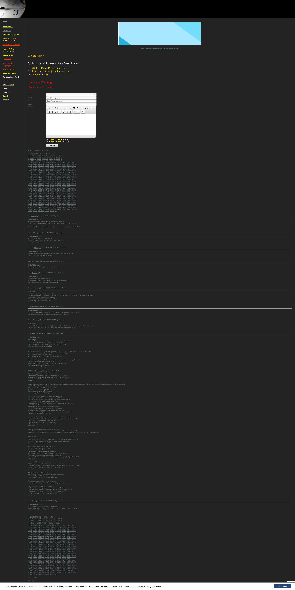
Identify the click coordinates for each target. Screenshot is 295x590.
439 (75, 190)
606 (43, 205)
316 (68, 179)
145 (41, 166)
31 (47, 155)
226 (43, 173)
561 (31, 202)
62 (32, 159)
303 (36, 179)
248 (48, 174)
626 (43, 207)
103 (36, 162)
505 (41, 197)
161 (31, 167)
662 (34, 211)
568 (48, 202)
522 (34, 199)
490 (53, 195)
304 (39, 179)
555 (65, 200)
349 (51, 183)
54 (52, 157)
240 (29, 174)
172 (58, 167)
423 (36, 190)
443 (36, 192)
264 (39, 176)
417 (70, 188)
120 (29, 164)
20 (28, 155)
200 (29, 171)
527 (46, 199)
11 (40, 154)
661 (31, 211)
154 (63, 166)
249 (51, 174)
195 (65, 169)
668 (48, 211)
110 (53, 162)
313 (60, 179)
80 (28, 160)
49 (44, 157)
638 (72, 207)
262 (34, 176)
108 (48, 162)
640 (29, 209)
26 (39, 155)
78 (59, 159)
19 (54, 154)
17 (51, 154)
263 (36, 176)
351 (56, 183)
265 (41, 176)
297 (70, 178)
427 (46, 190)
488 (48, 195)
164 (39, 167)
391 (56, 186)
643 (36, 209)
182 (34, 169)
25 (37, 155)
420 (29, 190)
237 (70, 173)
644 (39, 209)
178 (72, 167)
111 (56, 162)
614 (63, 205)
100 (29, 162)
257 (70, 174)
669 (51, 211)
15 (47, 154)
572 (58, 202)
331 (56, 181)
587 (46, 204)
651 (56, 209)
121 (31, 164)
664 (39, 211)
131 (56, 164)
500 (29, 197)
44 (35, 157)
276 (68, 176)
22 (32, 155)
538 (72, 199)
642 (34, 209)
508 (48, 197)
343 (36, 183)
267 (46, 176)
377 (70, 185)
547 (46, 200)
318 (72, 179)
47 (40, 157)
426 (43, 190)
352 (58, 183)
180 (29, 169)
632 (58, 207)
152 (58, 166)
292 (58, 178)
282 (34, 178)
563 (36, 202)
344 (39, 183)
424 (39, 190)
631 (56, 207)
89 (44, 160)
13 (44, 154)
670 (53, 211)
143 (36, 166)
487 (46, 195)
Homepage (34, 216)
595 (65, 204)
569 (51, 202)
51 (47, 157)
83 (33, 160)
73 (51, 159)
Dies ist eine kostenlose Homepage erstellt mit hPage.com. (159, 48)
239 (75, 173)
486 (43, 195)
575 (65, 202)
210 (53, 171)
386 (43, 186)
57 (58, 157)
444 (39, 192)
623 (36, 207)
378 (72, 185)
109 (51, 162)
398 (72, 186)
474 (63, 193)
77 (58, 159)
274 (63, 176)
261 (31, 176)
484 (39, 195)
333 (60, 181)
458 (72, 192)
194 (63, 169)
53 (51, 157)
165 (41, 167)
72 (49, 159)
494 (63, 195)
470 (53, 193)
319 (75, 179)
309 (51, 179)
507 (46, 197)
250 (53, 174)
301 (31, 179)
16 (49, 154)
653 (60, 209)
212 (58, 171)
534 (63, 199)
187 (46, 169)
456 (68, 192)
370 (53, 185)
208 (48, 171)
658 (72, 209)
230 (53, 173)
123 (36, 164)
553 (60, 200)
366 (43, 185)
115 (65, 162)
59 (61, 157)
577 (70, 202)
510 (53, 197)
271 (56, 176)
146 (43, 166)
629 (51, 207)
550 (53, 200)
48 (42, 157)
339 (75, 181)
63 (33, 159)
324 (39, 181)
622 (34, 207)
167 (46, 167)
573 (60, 202)
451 (56, 192)
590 (53, 204)
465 (41, 193)
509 (51, 197)
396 (68, 186)
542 (34, 200)
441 (31, 192)
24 (35, 155)
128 (48, 164)
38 (59, 155)
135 (65, 164)
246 (43, 174)
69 (44, 159)
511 (56, 197)
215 (65, 171)
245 (41, 174)
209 (51, 171)
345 (41, 183)
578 (72, 202)
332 (58, 181)
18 (53, 154)
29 (44, 155)
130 (53, 164)
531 (56, 199)
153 (60, 166)
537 (70, 199)
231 (56, 173)
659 (75, 209)
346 (43, 183)
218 (72, 171)
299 (75, 178)
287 (46, 178)
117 (70, 162)
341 (31, 183)
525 (41, 199)
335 (65, 181)
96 (56, 160)
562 (34, 202)
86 (39, 160)
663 (36, 211)
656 (68, 209)
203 (36, 171)
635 (65, 207)
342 (34, 183)
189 (51, 169)
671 (56, 211)
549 (51, 200)
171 (56, 167)
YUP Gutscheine (32, 577)
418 (72, 188)
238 (72, 173)
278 (72, 176)
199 (75, 169)
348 (48, 183)
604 (39, 205)
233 (60, 173)
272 (58, 176)
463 (36, 193)
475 (65, 193)
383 (36, 186)
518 (72, 197)
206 (43, 171)
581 (31, 204)
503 (36, 197)
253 (60, 174)
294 (63, 178)
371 (56, 185)
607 (46, 205)
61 (30, 159)
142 (34, 166)
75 (54, 159)
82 (32, 160)
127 (46, 164)
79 (61, 159)
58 (59, 157)
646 (43, 209)
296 (68, 178)
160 (29, 167)
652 (58, 209)
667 (46, 211)
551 (56, 200)
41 (30, 157)
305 (41, 179)
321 (31, 181)
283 (36, 178)
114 (63, 162)
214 (63, 171)
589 (51, 204)
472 (58, 193)
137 (70, 164)
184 (39, 169)
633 (60, 207)
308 (48, 179)
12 (42, 154)
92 (49, 160)
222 (34, 173)
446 (43, 192)
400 (29, 188)
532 (58, 199)
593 (60, 204)
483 (36, 195)
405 (41, 188)
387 (46, 186)
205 (41, 171)
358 (72, 183)
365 (41, 185)
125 (41, 164)
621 (31, 207)
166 (43, 167)
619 (75, 205)
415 (65, 188)
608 (48, 205)
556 (68, 200)
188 (48, 169)
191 (56, 169)
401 (31, 188)
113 (60, 162)
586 (43, 204)
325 (41, 181)
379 (75, 185)
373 (60, 185)
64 (35, 159)
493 (60, 195)
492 (58, 195)
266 (43, 176)
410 (53, 188)
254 (63, 174)
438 (72, 190)
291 (56, 178)
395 (65, 186)
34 (52, 155)
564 (39, 202)
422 (34, 190)
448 (48, 192)
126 (43, 164)
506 (43, 197)
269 (51, 176)
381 (31, 186)
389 (51, 186)
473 (60, 193)
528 (48, 199)
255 (65, 174)
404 (39, 188)
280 (29, 178)
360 (29, 185)
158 (72, 166)
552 (58, 200)
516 (68, 197)
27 (40, 155)
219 (75, 171)
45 (37, 157)
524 (39, 199)
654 (63, 209)
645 (41, 209)
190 (53, 169)
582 (34, 204)
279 (75, 176)
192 (58, 169)
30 (46, 155)
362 (34, 185)
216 (68, 171)
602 (34, 205)
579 (75, 202)
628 (48, 207)
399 (75, 186)
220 (29, 173)
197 (70, 169)
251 (56, 174)
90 (46, 160)
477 (70, 193)
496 (68, 195)
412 (58, 188)
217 (70, 171)
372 (58, 185)
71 (47, 159)
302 (34, 179)
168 (48, 167)
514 (63, 197)
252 (58, 174)
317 (70, 179)
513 (60, 197)
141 (31, 166)
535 (65, 199)
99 (61, 160)
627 (46, 207)
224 (39, 173)
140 (29, 166)
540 (29, 200)
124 (39, 164)
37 (58, 155)
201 (31, 171)
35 (54, 155)
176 (68, 167)
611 (56, 205)
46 (39, 157)
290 (53, 178)
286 (43, 178)
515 (65, 197)
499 (75, 195)
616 (68, 205)
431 (56, 190)
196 (68, 169)
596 (68, 204)
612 (58, 205)
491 (56, 195)
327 (46, 181)
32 (49, 155)
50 (46, 157)
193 (60, 169)
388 (48, 186)
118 (72, 162)
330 (53, 181)
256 (68, 174)
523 (36, 199)
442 (34, 192)
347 (46, 183)
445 (41, 192)
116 (68, 162)
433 (60, 190)
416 (68, 188)
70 (46, 159)
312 (58, 179)
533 (60, 199)
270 (53, 176)
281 (31, 178)
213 (60, 171)
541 (31, 200)
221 (31, 173)
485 (41, 195)
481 (31, 195)
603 (36, 205)
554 (63, 200)
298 (72, 178)
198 (72, 169)
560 (29, 202)
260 (29, 176)
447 (46, 192)
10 (39, 154)
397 (70, 186)
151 (56, 166)
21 (30, 155)
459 (75, 192)
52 (49, 157)
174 (63, 167)
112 (58, 162)
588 (48, 204)
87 (40, 160)
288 (48, 178)
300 (29, 179)
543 (36, 200)
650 (53, 209)
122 (34, 164)
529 (51, 199)
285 (41, 178)
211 (56, 171)
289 (51, 178)
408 (48, 188)
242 (34, 174)
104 (39, 162)
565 (41, 202)
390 (53, 186)
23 (33, 155)
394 (63, 186)
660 (29, 211)
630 (53, 207)
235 (65, 173)
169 (51, 167)
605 (41, 205)
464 (39, 193)
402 (34, 188)
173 (60, 167)
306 (43, 179)
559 (75, 200)
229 (51, 173)
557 (70, 200)
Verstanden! (283, 586)
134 (63, 164)
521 (31, 199)
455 (65, 192)
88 (42, 160)
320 (29, 181)
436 (68, 190)
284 (39, 178)
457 (70, 192)
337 (70, 181)
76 (56, 159)
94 (52, 160)
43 (33, 157)
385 (41, 186)
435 (65, 190)
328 (48, 181)
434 (63, 190)
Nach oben (31, 580)
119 (75, 162)
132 (58, 164)
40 (28, 157)
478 (72, 193)
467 (46, 193)
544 (39, 200)
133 (60, 164)
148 (48, 166)
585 (41, 204)
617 (70, 205)
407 (46, 188)
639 (75, 207)
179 (75, 167)
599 (75, 204)
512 (58, 197)
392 (58, 186)
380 (29, 186)
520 (29, 199)
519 (75, 197)
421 (31, 190)
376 (68, 185)
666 (43, 211)
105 (41, 162)
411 (56, 188)
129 (51, 164)
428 (48, 190)
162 (34, 167)
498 (72, 195)
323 (36, 181)
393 (60, 186)
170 (53, 167)
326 (43, 181)
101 (31, 162)
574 (63, 202)
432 (58, 190)
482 (34, 195)
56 (56, 157)
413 (60, 188)
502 (34, 197)
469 (51, 193)
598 (72, 204)
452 (58, 192)
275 (65, 176)
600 (29, 205)
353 (60, 183)
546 (43, 200)
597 (70, 204)
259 (75, 174)
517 (70, 197)
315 (65, 179)
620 (29, 207)
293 (60, 178)
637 (70, 207)
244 (39, 174)
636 (68, 207)
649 (51, 209)
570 (53, 202)
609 (51, 205)
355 (65, 183)
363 (36, 185)
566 (43, 202)
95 (54, 160)
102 (34, 162)
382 (34, 186)
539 (75, 199)
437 (70, 190)
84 (35, 160)
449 (51, 192)
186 (43, 169)
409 (51, 188)
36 (56, 155)
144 (39, 166)
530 (53, 199)
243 (36, 174)
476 (68, 193)
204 (39, 171)
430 (53, 190)
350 (53, 183)
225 (41, 173)
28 (42, 155)
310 (53, 179)
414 (63, 188)
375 (65, 185)
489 (51, 195)
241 (31, 174)
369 (51, 185)
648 (48, 209)
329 (51, 181)
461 (31, 193)
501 (31, 197)
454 (63, 192)
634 (63, 207)
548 (48, 200)
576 (68, 202)
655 (65, 209)
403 (36, 188)
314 (63, 179)
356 (68, 183)
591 (56, 204)
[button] (49, 108)
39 (61, 155)
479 (75, 193)
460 (29, 193)
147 (46, 166)
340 (29, 183)
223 (36, 173)
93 (51, 160)
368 (48, 185)
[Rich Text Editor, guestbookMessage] (71, 124)
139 (75, 164)
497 (70, 195)
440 (29, 192)
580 (29, 204)
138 (72, 164)
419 (75, 188)
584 (39, 204)
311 (56, 179)
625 (41, 207)
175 (65, 167)
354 (63, 183)
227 (46, 173)
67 (40, 159)
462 (34, 193)
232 (58, 173)
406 (43, 188)
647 (46, 209)
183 (36, 169)
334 (63, 181)
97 (58, 160)
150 (53, 166)
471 (56, 193)
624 (39, 207)
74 (52, 159)
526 (43, 199)
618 (72, 205)
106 (43, 162)
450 (53, 192)
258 (72, 174)
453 (60, 192)
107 (46, 162)
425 (41, 190)
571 (56, 202)
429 (51, 190)
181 (31, 169)
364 (39, 185)
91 (47, 160)
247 (46, 174)
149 (51, 166)
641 (31, 209)
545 (41, 200)
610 (53, 205)
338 (72, 181)
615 (65, 205)
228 (48, 173)
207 (46, 171)
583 (36, 204)
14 (46, 154)
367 (46, 185)
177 (70, 167)
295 (65, 178)
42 (32, 157)
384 (39, 186)
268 (48, 176)
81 (30, 160)
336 (68, 181)
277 (70, 176)
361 (31, 185)
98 (59, 160)
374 (63, 185)
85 (37, 160)
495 (65, 195)
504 (39, 197)
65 (37, 159)
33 (51, 155)
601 (31, 205)
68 (42, 159)
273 (60, 176)
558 (72, 200)
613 (60, 205)
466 (43, 193)
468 (48, 193)
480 (29, 195)
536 (68, 199)
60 (28, 159)
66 (39, 159)
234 (63, 173)
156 (68, 166)
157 (70, 166)
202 (34, 171)
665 (41, 211)
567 (46, 202)
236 (68, 173)
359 (75, 183)
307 (46, 179)
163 (36, 167)
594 (63, 204)
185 (41, 169)
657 (70, 209)
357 (70, 183)
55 (54, 157)
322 (34, 181)
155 (65, 166)
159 (75, 166)
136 (68, 164)
